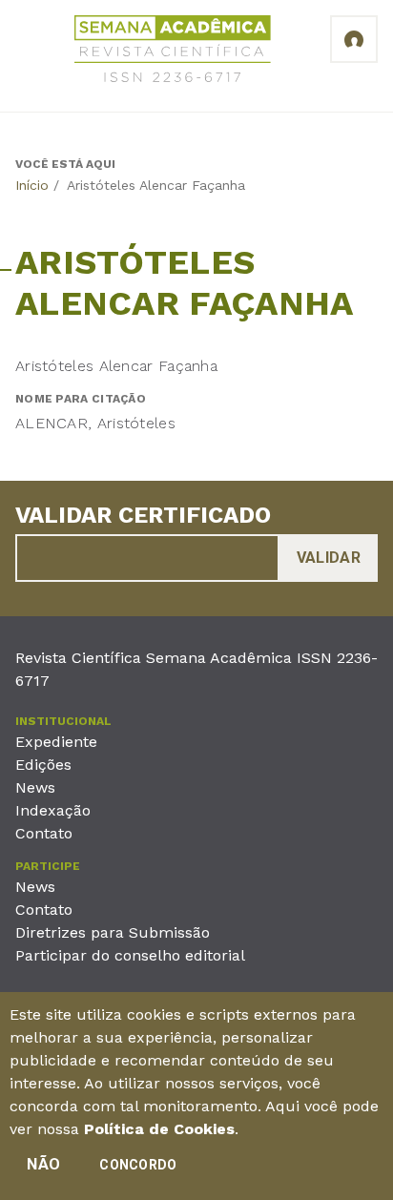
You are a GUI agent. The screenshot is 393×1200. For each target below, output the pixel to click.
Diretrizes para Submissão (112, 932)
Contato (43, 833)
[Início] (172, 52)
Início (32, 185)
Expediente (56, 742)
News (35, 787)
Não (43, 1164)
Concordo (137, 1164)
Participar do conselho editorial (130, 955)
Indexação (53, 810)
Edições (43, 764)
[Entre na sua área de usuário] (354, 39)
